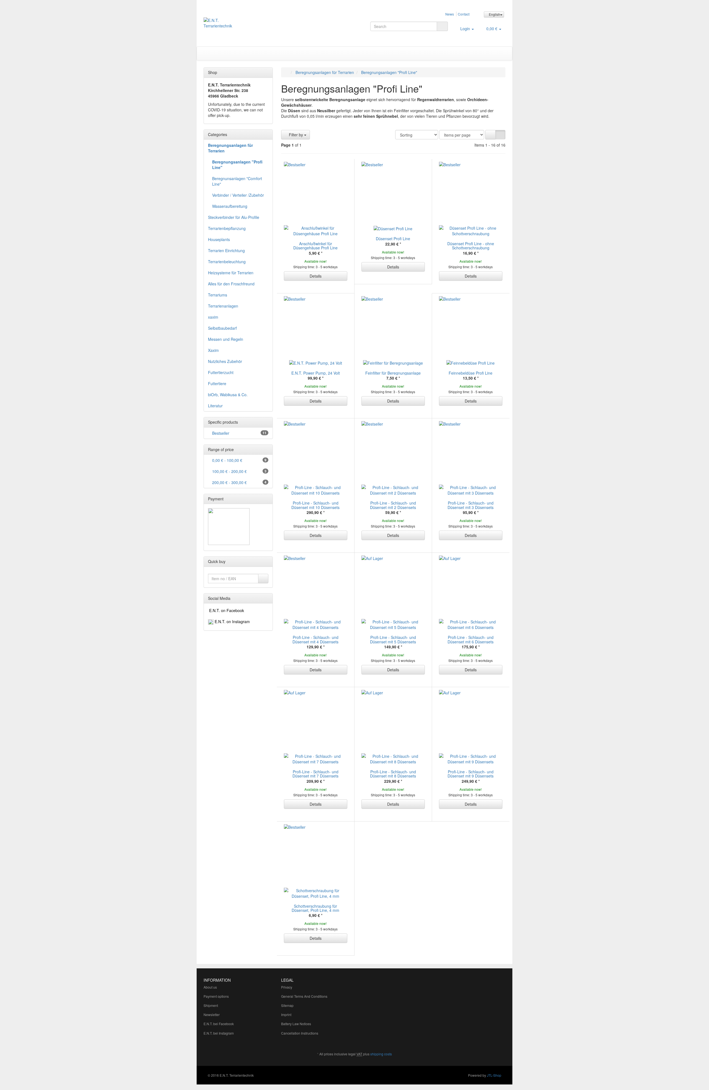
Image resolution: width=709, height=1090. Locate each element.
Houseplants (219, 239)
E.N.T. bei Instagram (219, 1033)
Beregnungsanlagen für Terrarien (230, 147)
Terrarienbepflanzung (227, 228)
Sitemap (287, 1005)
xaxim (213, 317)
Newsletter (212, 1014)
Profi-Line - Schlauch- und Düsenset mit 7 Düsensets (315, 774)
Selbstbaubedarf (222, 328)
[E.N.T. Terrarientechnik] (251, 25)
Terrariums (217, 295)
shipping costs (381, 1053)
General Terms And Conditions (304, 996)
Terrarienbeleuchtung (227, 261)
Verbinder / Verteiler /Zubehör (238, 195)
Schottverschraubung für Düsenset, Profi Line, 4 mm (315, 908)
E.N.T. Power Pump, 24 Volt (315, 373)
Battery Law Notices (296, 1023)
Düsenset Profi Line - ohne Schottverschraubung (470, 245)
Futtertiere (217, 383)
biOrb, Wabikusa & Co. (228, 394)
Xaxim (213, 350)
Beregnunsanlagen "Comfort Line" (237, 181)
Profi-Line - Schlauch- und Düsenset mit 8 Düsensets (393, 774)
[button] (490, 134)
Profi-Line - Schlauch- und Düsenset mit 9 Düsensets (471, 774)
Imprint (286, 1014)
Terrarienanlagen (223, 306)
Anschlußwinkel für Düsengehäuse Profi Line (315, 245)
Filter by (296, 134)
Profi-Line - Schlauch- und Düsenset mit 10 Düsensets (315, 505)
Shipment (211, 1005)
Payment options (216, 996)
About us (210, 987)
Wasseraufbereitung (229, 206)
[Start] (286, 72)
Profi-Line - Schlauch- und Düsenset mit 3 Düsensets (471, 505)
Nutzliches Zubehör (225, 361)
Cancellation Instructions (299, 1033)
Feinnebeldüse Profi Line (470, 373)
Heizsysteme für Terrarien (230, 272)
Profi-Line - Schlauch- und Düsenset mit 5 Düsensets (393, 639)
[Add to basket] (263, 578)
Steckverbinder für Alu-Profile (233, 217)
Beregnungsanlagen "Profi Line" (237, 164)
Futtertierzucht (220, 372)
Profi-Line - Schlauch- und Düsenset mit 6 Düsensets (471, 639)
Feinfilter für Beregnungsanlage (393, 373)
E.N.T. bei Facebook (219, 1023)
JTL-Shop (494, 1075)
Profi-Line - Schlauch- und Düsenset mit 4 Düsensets (315, 639)
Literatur (215, 405)
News (449, 14)
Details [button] (316, 276)
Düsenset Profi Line (393, 238)
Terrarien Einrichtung (226, 250)
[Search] (442, 26)
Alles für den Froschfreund (231, 283)
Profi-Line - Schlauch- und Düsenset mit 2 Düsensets (393, 505)
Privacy (286, 987)
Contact (463, 14)
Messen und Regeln (225, 339)
